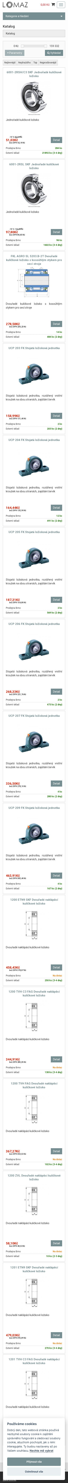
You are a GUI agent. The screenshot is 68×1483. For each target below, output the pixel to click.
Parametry (15, 52)
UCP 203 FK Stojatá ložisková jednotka (34, 348)
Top (35, 62)
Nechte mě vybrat (41, 1450)
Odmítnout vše (34, 1471)
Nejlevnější (9, 62)
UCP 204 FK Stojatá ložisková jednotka (34, 440)
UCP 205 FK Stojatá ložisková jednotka (34, 532)
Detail (56, 140)
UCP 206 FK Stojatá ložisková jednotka (34, 624)
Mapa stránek (9, 1480)
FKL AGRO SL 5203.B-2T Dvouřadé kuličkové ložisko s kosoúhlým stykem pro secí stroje (34, 260)
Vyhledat (55, 52)
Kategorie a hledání (17, 16)
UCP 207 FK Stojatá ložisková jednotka (34, 716)
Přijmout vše (34, 1461)
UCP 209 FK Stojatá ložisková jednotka (34, 808)
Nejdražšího (24, 62)
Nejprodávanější (48, 62)
